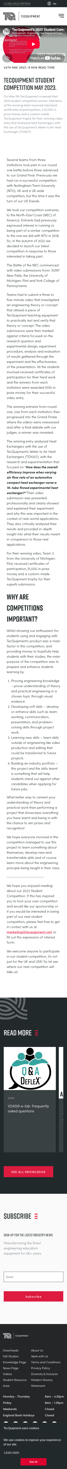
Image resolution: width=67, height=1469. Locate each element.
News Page (10, 1368)
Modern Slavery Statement (42, 1383)
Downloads (10, 1350)
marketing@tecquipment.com (29, 932)
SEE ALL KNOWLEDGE (28, 1172)
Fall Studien (11, 1356)
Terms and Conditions (45, 1362)
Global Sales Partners (17, 3)
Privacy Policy (40, 1368)
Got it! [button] (34, 1461)
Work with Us (39, 1356)
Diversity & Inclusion (44, 1374)
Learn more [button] (11, 1452)
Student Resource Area (15, 1383)
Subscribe (33, 1296)
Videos (7, 1374)
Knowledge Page (14, 1362)
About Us (37, 1350)
